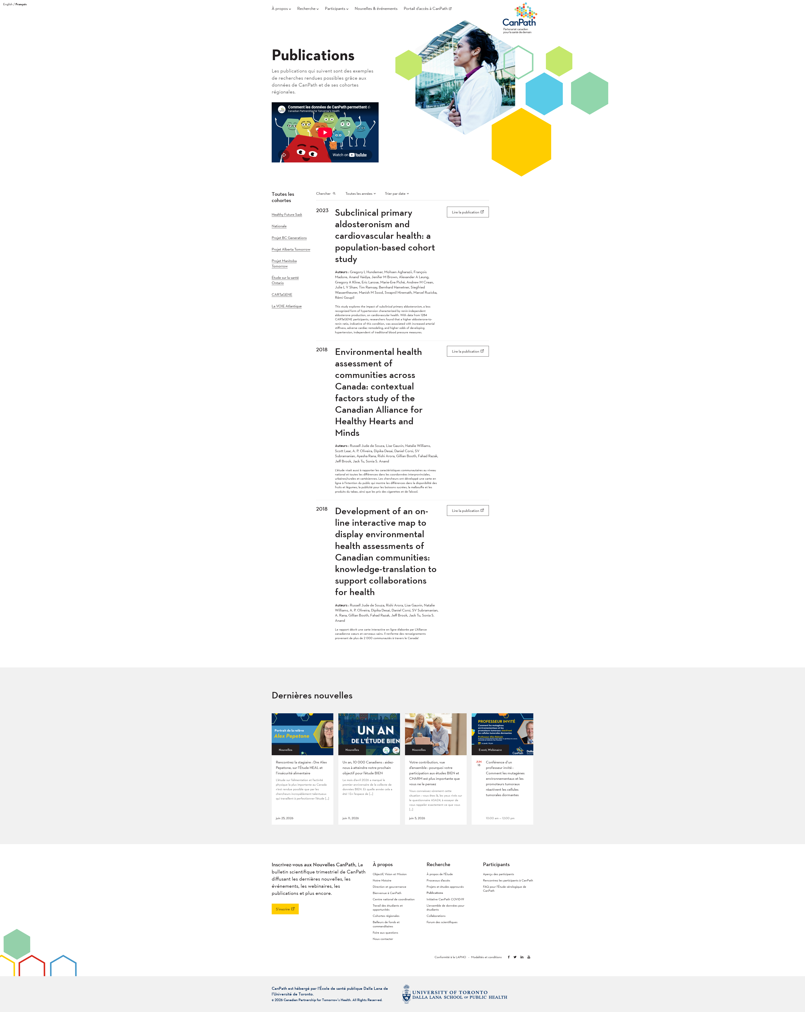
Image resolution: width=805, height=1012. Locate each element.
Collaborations (436, 916)
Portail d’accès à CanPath (426, 8)
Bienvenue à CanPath (387, 893)
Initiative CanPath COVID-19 (445, 899)
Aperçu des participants (498, 874)
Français (21, 4)
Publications (435, 893)
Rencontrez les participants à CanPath (508, 880)
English (8, 4)
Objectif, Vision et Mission (390, 874)
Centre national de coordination (394, 899)
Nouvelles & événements (376, 8)
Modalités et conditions (486, 957)
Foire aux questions (385, 932)
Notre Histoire (382, 880)
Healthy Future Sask (287, 214)
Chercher (323, 193)
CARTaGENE (282, 294)
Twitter (515, 957)
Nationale (279, 225)
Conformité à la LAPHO (450, 957)
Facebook (509, 957)
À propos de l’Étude (440, 874)
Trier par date (395, 193)
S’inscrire (283, 909)
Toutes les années (358, 193)
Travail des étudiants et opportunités (388, 907)
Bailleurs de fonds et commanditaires (386, 924)
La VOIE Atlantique (287, 306)
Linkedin (522, 957)
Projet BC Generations (289, 237)
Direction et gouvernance (389, 887)
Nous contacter (383, 939)
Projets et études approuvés (445, 887)
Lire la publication (465, 212)
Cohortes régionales (386, 916)
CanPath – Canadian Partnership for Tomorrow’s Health (520, 17)
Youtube (528, 957)
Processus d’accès (438, 880)
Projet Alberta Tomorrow (291, 249)
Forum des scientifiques (442, 922)
